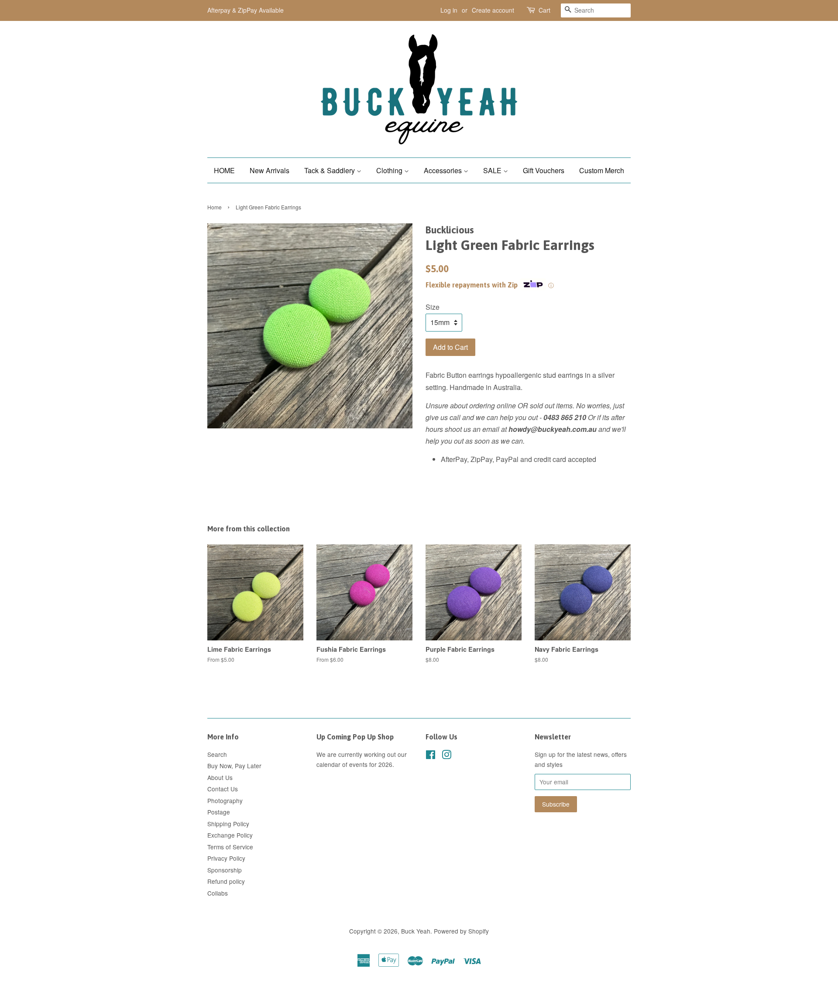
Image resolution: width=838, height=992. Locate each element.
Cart (544, 10)
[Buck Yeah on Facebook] (431, 756)
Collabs (217, 893)
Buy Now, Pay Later (234, 765)
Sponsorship (224, 869)
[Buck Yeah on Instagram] (446, 756)
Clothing (390, 170)
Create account (493, 10)
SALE (493, 170)
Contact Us (222, 788)
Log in (448, 10)
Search (217, 754)
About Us (220, 777)
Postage (218, 811)
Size (433, 307)
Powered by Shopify (461, 931)
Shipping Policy (228, 823)
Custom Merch (601, 170)
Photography (225, 800)
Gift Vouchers (543, 170)
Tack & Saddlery (330, 170)
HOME (224, 170)
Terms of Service (230, 846)
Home (214, 207)
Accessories (444, 170)
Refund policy (226, 881)
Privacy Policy (226, 858)
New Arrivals (269, 170)
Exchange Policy (230, 835)
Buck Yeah (415, 931)
